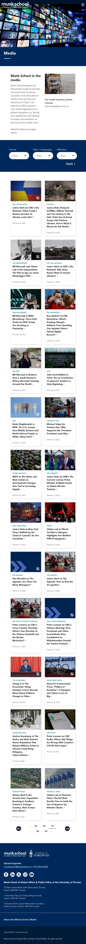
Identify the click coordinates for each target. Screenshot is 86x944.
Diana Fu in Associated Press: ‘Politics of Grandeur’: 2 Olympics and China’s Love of (58, 690)
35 (36, 825)
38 (38, 831)
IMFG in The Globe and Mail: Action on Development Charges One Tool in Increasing (24, 483)
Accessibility (9, 932)
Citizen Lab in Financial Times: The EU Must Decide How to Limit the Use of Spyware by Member (59, 801)
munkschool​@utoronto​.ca (17, 866)
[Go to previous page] (18, 828)
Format (12, 149)
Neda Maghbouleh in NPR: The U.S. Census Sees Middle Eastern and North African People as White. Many (25, 430)
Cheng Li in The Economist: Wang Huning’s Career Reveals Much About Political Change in (25, 690)
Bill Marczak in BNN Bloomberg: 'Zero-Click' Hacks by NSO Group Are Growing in (24, 322)
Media (33, 919)
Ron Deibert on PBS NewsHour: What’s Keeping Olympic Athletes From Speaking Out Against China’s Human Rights (59, 325)
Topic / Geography (42, 149)
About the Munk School (16, 919)
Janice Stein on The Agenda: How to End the (60, 581)
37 (53, 826)
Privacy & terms (21, 932)
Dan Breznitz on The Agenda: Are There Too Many (24, 581)
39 (47, 831)
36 (45, 825)
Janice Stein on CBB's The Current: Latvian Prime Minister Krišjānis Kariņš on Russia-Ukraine (60, 483)
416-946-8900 (40, 866)
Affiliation (62, 149)
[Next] (67, 828)
